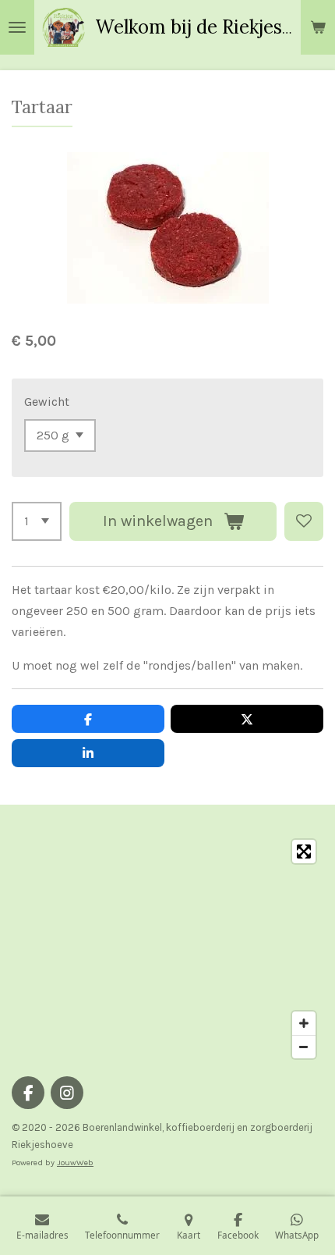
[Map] (167, 949)
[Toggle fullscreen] (304, 851)
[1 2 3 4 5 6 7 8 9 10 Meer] (37, 521)
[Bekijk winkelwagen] (318, 27)
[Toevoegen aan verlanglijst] (303, 521)
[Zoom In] (304, 1023)
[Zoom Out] (304, 1046)
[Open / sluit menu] (17, 27)
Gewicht (46, 401)
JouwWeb (75, 1162)
